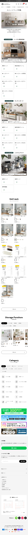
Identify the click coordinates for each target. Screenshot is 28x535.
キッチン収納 (10, 323)
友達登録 (14, 448)
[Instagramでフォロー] (22, 518)
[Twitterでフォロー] (19, 518)
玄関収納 (20, 323)
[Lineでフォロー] (16, 518)
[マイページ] (20, 4)
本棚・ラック (4, 323)
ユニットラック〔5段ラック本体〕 (6, 237)
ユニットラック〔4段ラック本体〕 (20, 217)
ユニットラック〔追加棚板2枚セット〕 (7, 257)
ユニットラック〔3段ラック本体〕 (6, 217)
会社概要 (3, 484)
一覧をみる (14, 309)
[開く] (16, 4)
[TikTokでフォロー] (25, 518)
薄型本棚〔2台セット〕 (17, 340)
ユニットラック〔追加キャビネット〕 (20, 237)
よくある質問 (4, 481)
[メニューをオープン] (26, 4)
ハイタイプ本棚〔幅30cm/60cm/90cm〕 (4, 341)
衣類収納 (15, 323)
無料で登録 (23, 461)
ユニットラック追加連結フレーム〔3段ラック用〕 (20, 257)
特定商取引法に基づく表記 (6, 489)
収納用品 (14, 325)
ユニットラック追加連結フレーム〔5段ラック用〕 (20, 278)
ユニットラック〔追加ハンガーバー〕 (7, 298)
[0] (23, 4)
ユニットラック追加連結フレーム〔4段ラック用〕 (7, 278)
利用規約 (3, 486)
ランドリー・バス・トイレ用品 (6, 325)
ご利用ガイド (4, 479)
